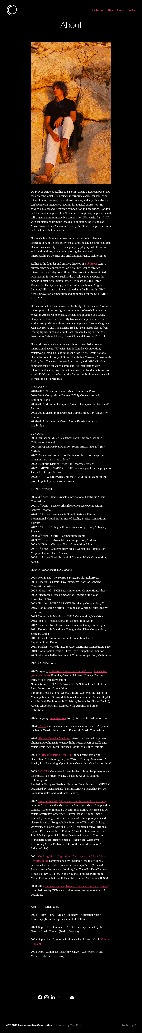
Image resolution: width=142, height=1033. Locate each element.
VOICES (43, 771)
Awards (121, 10)
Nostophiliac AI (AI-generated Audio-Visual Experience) (72, 801)
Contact (131, 10)
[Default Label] (40, 997)
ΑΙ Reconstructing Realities (54, 755)
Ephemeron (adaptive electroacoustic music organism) (77, 886)
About (111, 10)
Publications (98, 10)
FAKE (42, 726)
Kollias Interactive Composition (34, 1025)
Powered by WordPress (69, 1025)
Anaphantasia (58, 718)
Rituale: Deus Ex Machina (54, 738)
